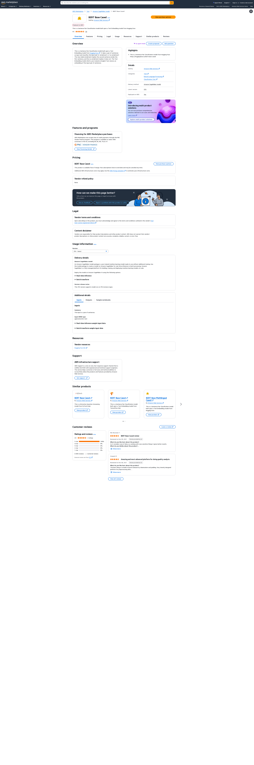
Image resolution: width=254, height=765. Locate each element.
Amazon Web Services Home (240, 6)
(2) (86, 31)
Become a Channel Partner (206, 6)
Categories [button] (12, 6)
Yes (145, 94)
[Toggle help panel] (251, 11)
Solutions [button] (36, 6)
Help (251, 6)
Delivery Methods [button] (24, 6)
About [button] (3, 6)
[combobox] (115, 2)
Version (75, 248)
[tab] (78, 36)
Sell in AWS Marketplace (222, 6)
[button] (108, 17)
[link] (118, 11)
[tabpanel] (124, 316)
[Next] (181, 404)
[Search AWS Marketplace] (172, 2)
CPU (145, 89)
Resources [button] (46, 6)
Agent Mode (218, 2)
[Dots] (123, 421)
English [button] (226, 2)
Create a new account (246, 2)
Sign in (235, 2)
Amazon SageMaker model (152, 84)
